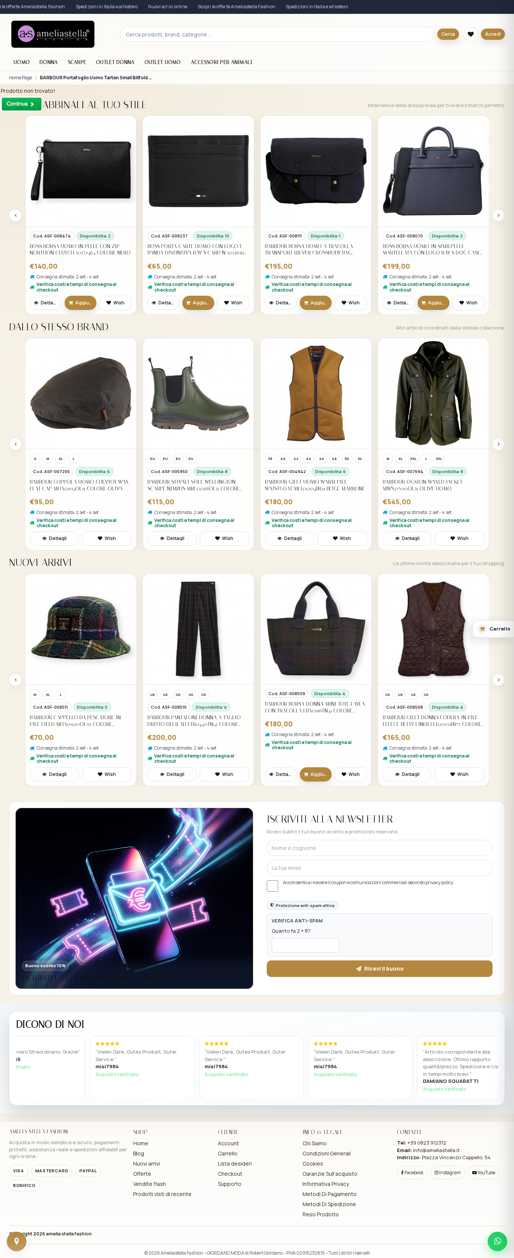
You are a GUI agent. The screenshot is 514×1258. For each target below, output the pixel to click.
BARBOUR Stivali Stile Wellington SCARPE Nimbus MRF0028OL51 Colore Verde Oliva (76, 485)
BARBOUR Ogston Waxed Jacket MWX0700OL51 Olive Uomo (305, 485)
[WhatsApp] (497, 1241)
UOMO (22, 62)
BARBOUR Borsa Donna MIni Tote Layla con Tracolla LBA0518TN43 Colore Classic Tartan (198, 707)
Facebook (413, 1172)
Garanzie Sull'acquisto (330, 1173)
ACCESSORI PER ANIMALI (221, 62)
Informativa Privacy (326, 1183)
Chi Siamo (315, 1143)
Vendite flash (149, 1183)
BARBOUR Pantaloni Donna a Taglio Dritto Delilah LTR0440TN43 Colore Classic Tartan (76, 720)
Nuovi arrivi (146, 1163)
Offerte (142, 1173)
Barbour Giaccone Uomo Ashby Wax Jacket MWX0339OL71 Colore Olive (430, 485)
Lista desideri (235, 1163)
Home (140, 1143)
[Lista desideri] (471, 34)
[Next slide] (498, 215)
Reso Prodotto (321, 1214)
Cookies (313, 1163)
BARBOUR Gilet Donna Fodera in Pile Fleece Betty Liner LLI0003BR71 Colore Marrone (314, 720)
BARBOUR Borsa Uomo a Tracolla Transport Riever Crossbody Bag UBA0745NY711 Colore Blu (192, 249)
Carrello (227, 1153)
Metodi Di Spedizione (329, 1204)
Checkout (230, 1173)
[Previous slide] (15, 215)
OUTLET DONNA (115, 62)
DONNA (49, 62)
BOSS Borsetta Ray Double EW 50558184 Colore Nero (431, 249)
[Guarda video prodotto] (388, 348)
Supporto (230, 1183)
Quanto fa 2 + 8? (291, 930)
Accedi (493, 34)
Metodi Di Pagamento (330, 1194)
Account (228, 1143)
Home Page (20, 78)
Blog (138, 1153)
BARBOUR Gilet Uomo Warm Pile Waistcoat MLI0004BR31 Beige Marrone (198, 485)
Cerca (448, 34)
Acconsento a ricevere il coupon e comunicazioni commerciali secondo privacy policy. (368, 883)
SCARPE (77, 62)
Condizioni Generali (327, 1153)
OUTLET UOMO (162, 62)
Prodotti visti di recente (162, 1194)
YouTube (486, 1172)
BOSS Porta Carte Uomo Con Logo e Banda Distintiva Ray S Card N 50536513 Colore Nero (78, 249)
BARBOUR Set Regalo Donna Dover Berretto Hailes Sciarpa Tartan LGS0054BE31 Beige (427, 707)
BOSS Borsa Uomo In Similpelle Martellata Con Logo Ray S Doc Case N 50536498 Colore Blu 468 (313, 249)
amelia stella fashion (69, 1234)
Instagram (449, 1172)
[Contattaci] (16, 1241)
